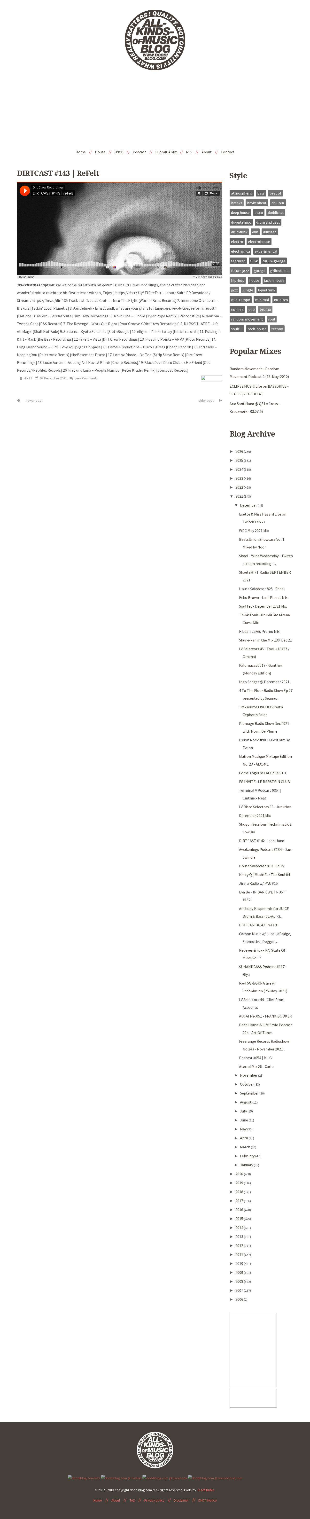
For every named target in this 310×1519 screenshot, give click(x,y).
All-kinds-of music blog (155, 42)
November (249, 1075)
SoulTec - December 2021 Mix (263, 606)
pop (251, 309)
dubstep (270, 231)
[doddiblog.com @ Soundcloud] (215, 1477)
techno (277, 328)
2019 (239, 1182)
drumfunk (239, 231)
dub (255, 231)
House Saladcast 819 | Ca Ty (261, 865)
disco (259, 212)
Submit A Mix (166, 151)
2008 (239, 1281)
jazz (234, 290)
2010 (239, 1263)
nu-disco (281, 299)
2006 (239, 1299)
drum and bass (268, 222)
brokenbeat (257, 202)
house (254, 280)
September (249, 1093)
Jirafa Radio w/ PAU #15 (258, 883)
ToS (132, 1500)
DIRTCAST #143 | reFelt (58, 173)
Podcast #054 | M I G (255, 1057)
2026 (239, 451)
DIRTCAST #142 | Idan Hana (261, 840)
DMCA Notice (207, 1500)
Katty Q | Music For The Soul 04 (264, 874)
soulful (237, 328)
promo (265, 309)
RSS (189, 151)
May (243, 1129)
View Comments (86, 378)
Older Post (206, 400)
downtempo (241, 222)
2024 (239, 469)
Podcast (139, 151)
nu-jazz (237, 309)
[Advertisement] (155, 110)
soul (271, 319)
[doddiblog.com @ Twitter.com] (121, 1477)
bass (261, 193)
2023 (239, 478)
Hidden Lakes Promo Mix (259, 631)
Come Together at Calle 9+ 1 (262, 772)
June (244, 1120)
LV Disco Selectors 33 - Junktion (265, 806)
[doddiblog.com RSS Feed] (84, 1477)
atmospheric (241, 193)
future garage (274, 260)
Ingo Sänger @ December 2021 (264, 681)
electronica (240, 251)
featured (238, 260)
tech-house (257, 328)
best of (275, 193)
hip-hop (237, 280)
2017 (239, 1200)
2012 (239, 1245)
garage (259, 270)
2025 (239, 460)
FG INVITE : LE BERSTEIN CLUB (264, 781)
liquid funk (266, 290)
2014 (239, 1227)
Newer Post (33, 400)
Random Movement (247, 319)
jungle (248, 290)
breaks (236, 202)
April (244, 1137)
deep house (240, 212)
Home (81, 151)
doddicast (276, 212)
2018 (239, 1191)
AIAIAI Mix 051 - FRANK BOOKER (265, 1016)
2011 (239, 1254)
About (207, 151)
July (244, 1111)
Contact (227, 151)
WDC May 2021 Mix (254, 530)
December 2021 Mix (255, 815)
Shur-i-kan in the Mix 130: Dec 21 (265, 640)
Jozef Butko (206, 1490)
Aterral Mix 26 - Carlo (256, 1066)
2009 (239, 1272)
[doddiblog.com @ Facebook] (164, 1477)
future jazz (240, 270)
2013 (239, 1236)
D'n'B (119, 151)
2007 (239, 1290)
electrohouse (259, 241)
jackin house (274, 280)
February (247, 1155)
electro (237, 241)
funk (254, 260)
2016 (239, 1209)
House (100, 151)
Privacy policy (154, 1500)
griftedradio (280, 270)
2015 (239, 1218)
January (247, 1164)
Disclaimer (181, 1500)
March (245, 1146)
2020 (239, 1173)
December (249, 505)
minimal (262, 299)
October (247, 1084)
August (246, 1102)
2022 (239, 487)
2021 (239, 496)
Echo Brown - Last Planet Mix (263, 597)
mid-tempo (240, 299)
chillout (278, 202)
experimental (266, 251)
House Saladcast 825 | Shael (262, 588)
